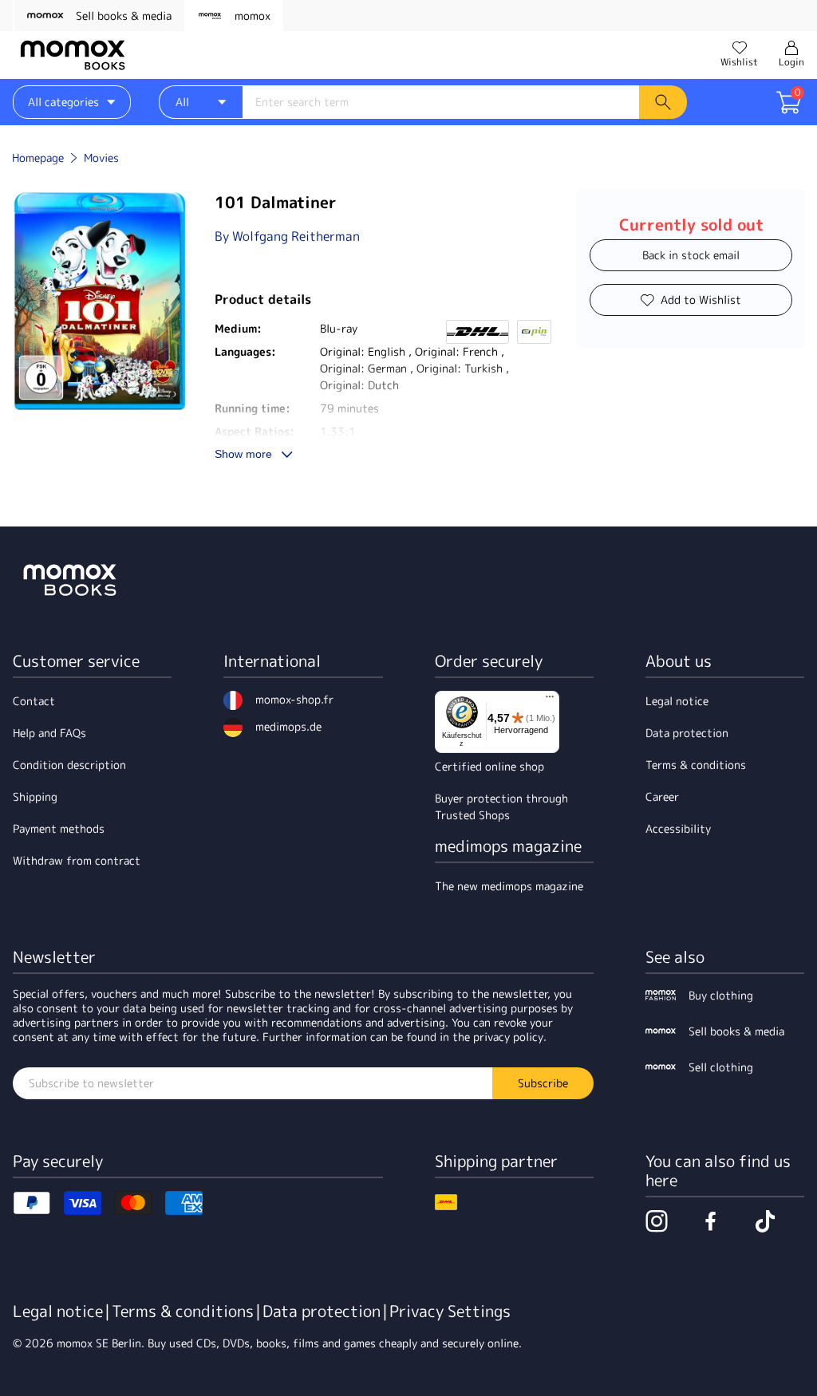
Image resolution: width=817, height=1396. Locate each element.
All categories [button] (63, 101)
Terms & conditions (695, 764)
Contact (34, 700)
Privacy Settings (450, 1310)
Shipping (35, 796)
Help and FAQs (49, 732)
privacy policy (508, 1037)
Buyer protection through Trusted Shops (501, 806)
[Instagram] (656, 1221)
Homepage (38, 157)
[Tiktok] (765, 1221)
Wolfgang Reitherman (296, 236)
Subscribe (543, 1082)
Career (662, 796)
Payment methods (59, 828)
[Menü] (549, 700)
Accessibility (678, 828)
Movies (101, 157)
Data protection (686, 732)
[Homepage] (72, 55)
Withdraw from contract (76, 860)
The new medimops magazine (509, 885)
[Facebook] (711, 1221)
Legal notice (676, 700)
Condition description (69, 764)
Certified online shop (489, 766)
